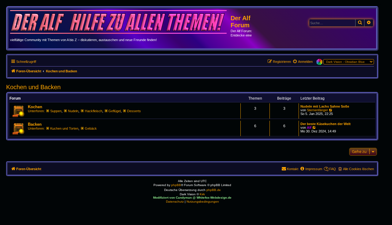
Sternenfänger (317, 110)
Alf (309, 127)
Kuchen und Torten (64, 128)
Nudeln (73, 111)
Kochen (35, 107)
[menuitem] (302, 61)
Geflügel (114, 111)
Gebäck (91, 128)
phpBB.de (213, 190)
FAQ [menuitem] (332, 169)
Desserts (134, 111)
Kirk (202, 194)
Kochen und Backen (33, 87)
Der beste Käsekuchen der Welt (325, 124)
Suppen (56, 111)
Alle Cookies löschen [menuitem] (358, 169)
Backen (35, 124)
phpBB (176, 185)
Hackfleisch (93, 111)
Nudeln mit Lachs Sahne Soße (324, 106)
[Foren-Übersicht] (120, 22)
